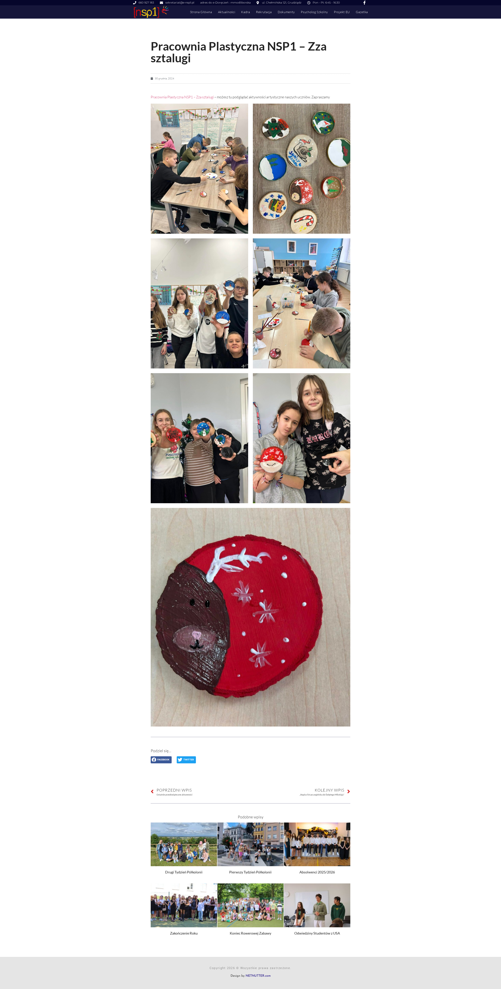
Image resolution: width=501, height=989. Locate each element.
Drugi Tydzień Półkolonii (184, 872)
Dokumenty (286, 12)
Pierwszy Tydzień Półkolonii (250, 872)
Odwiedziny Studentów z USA (317, 933)
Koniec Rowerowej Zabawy (250, 933)
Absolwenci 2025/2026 (317, 872)
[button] (161, 759)
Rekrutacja (264, 12)
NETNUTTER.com (258, 975)
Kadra (245, 12)
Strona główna (201, 12)
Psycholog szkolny (314, 12)
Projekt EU (342, 12)
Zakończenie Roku (184, 933)
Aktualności (226, 12)
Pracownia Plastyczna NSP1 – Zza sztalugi (182, 97)
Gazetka (362, 12)
